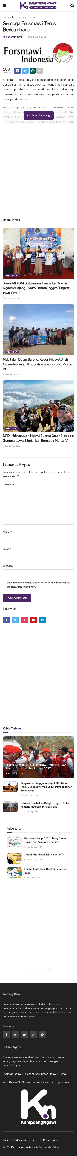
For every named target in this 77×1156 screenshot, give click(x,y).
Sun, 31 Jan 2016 (37, 36)
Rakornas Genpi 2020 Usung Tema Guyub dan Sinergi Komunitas (45, 840)
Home (6, 17)
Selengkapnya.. (27, 1016)
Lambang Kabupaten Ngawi (40, 1074)
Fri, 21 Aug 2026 (15, 773)
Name (7, 532)
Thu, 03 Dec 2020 (34, 847)
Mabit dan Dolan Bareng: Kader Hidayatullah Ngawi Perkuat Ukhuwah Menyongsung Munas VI (37, 364)
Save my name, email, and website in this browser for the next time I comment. (38, 585)
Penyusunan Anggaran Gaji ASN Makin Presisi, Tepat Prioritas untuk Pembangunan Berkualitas (46, 786)
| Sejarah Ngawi (12, 1074)
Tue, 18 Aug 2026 (30, 811)
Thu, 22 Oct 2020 (34, 859)
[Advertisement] (38, 172)
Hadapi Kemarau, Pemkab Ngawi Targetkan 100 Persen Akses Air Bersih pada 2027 (36, 767)
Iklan (5, 1140)
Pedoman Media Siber (25, 1140)
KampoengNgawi (12, 36)
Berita (15, 17)
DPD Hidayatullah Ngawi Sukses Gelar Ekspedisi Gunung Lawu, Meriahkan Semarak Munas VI (38, 438)
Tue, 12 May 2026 (12, 298)
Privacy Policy (50, 1140)
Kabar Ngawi (28, 17)
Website (8, 566)
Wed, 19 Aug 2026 (30, 795)
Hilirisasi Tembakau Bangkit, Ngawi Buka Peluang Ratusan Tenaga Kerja (45, 805)
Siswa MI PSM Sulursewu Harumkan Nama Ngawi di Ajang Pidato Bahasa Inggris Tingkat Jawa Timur (36, 288)
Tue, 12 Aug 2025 (12, 446)
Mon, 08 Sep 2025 (12, 374)
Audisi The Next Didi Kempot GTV (44, 854)
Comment (10, 484)
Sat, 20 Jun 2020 (33, 877)
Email (7, 549)
